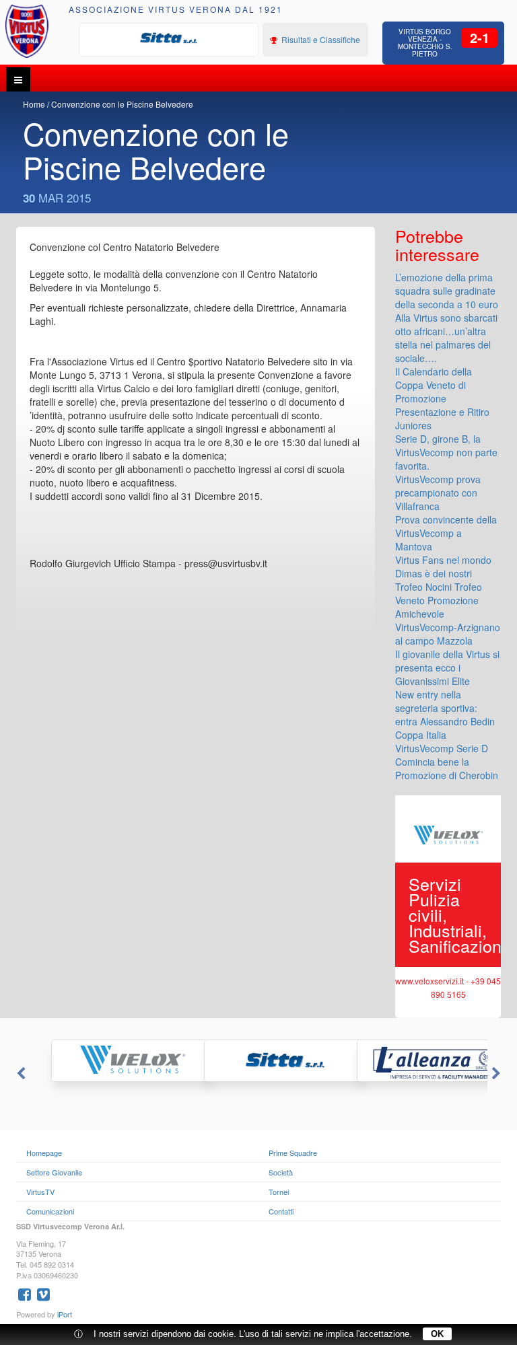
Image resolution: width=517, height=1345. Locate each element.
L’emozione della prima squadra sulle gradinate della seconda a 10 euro (446, 290)
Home (34, 104)
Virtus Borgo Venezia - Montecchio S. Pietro (425, 43)
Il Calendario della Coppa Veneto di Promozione (433, 385)
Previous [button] (19, 1074)
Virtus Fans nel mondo (443, 560)
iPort (64, 1314)
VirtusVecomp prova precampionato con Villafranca (438, 492)
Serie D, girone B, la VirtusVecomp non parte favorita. (446, 452)
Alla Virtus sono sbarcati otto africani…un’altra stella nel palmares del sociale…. (446, 338)
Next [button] (497, 1074)
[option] (168, 38)
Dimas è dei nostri (433, 573)
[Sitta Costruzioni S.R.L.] (168, 38)
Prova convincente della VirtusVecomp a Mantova (446, 533)
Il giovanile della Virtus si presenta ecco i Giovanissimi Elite (447, 667)
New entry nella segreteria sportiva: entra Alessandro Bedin (445, 708)
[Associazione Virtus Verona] (27, 31)
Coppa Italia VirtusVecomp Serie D (441, 741)
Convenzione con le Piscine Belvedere (122, 104)
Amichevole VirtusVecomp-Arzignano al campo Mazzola (447, 627)
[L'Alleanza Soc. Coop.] (411, 1061)
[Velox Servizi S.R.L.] (106, 1061)
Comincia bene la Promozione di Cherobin (446, 768)
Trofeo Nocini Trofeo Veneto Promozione (438, 593)
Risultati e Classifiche (319, 39)
